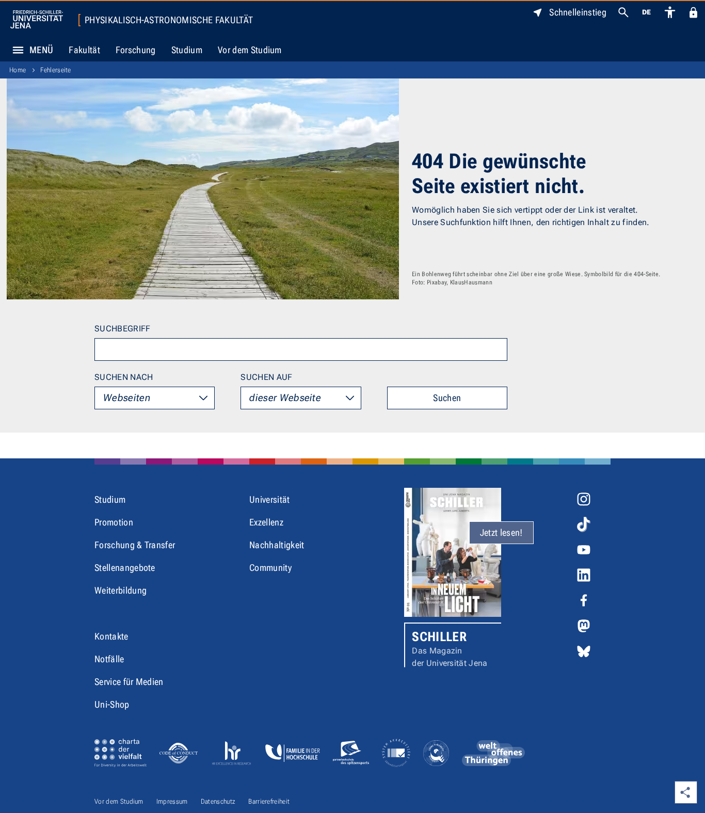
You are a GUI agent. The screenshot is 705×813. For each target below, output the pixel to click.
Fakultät (84, 49)
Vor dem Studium (250, 49)
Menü (41, 49)
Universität (269, 499)
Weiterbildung (120, 590)
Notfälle (109, 658)
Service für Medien (129, 681)
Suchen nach (123, 377)
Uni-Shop (112, 704)
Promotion (113, 522)
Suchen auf (266, 377)
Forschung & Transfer (134, 544)
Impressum (172, 801)
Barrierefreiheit (269, 801)
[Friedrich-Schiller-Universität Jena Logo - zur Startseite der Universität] (36, 19)
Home (17, 70)
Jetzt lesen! (501, 532)
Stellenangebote (124, 567)
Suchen (447, 397)
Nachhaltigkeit (276, 544)
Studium (186, 49)
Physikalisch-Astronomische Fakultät (169, 20)
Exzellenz (266, 522)
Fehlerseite (55, 70)
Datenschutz (218, 801)
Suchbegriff (122, 328)
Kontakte (111, 636)
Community (270, 567)
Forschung (136, 49)
